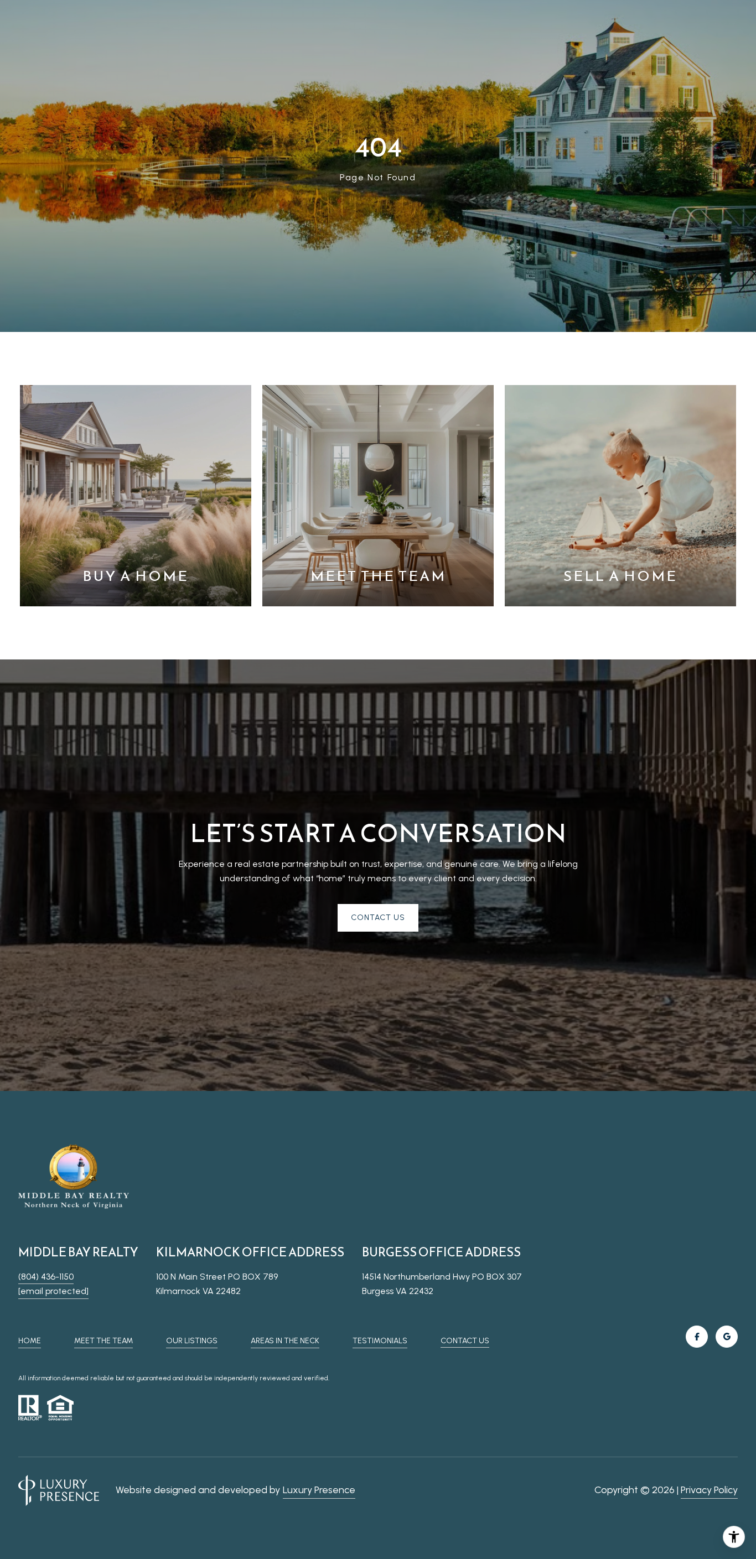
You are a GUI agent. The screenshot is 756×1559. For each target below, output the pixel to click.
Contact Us (465, 1341)
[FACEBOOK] (697, 1337)
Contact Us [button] (378, 917)
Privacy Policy (709, 1490)
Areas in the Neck (285, 1340)
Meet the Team (103, 1340)
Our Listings (192, 1340)
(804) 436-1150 (46, 1276)
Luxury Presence (319, 1490)
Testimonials (380, 1340)
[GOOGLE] (727, 1337)
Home (29, 1340)
